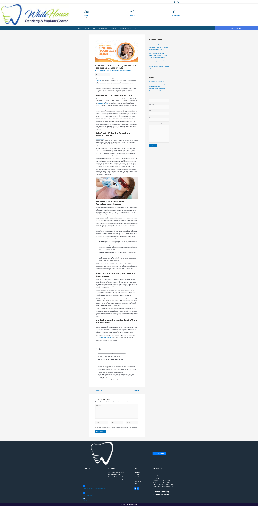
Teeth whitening (100, 139)
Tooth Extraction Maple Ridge (156, 81)
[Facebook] (135, 488)
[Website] (132, 422)
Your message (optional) (155, 123)
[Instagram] (138, 488)
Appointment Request (125, 28)
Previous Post (98, 390)
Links (94, 28)
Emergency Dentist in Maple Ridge (116, 476)
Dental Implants (153, 93)
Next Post (137, 390)
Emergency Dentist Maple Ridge (157, 88)
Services (86, 28)
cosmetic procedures (102, 103)
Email (86, 15)
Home (79, 28)
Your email (151, 104)
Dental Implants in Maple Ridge (116, 472)
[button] (117, 353)
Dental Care (119, 70)
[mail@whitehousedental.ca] (84, 499)
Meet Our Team (103, 28)
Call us (132, 15)
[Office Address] (173, 12)
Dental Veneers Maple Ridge (156, 90)
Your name (152, 98)
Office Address (175, 15)
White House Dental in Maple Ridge (106, 87)
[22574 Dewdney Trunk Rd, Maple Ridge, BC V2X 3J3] (84, 486)
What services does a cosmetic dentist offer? (110, 356)
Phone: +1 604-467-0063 (88, 495)
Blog (136, 28)
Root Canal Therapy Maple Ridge (157, 84)
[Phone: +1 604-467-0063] (84, 493)
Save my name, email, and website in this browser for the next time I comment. (117, 427)
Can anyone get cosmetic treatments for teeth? (111, 359)
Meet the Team (139, 476)
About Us (113, 28)
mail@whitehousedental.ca (88, 500)
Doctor (151, 117)
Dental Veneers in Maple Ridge (115, 479)
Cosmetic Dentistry (111, 70)
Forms (136, 479)
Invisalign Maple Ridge (154, 86)
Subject (151, 111)
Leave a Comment (100, 70)
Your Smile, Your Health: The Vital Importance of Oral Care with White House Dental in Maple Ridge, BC (158, 55)
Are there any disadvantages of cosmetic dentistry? (112, 353)
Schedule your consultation (106, 337)
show (107, 74)
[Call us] (132, 12)
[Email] (86, 12)
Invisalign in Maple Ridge (114, 474)
